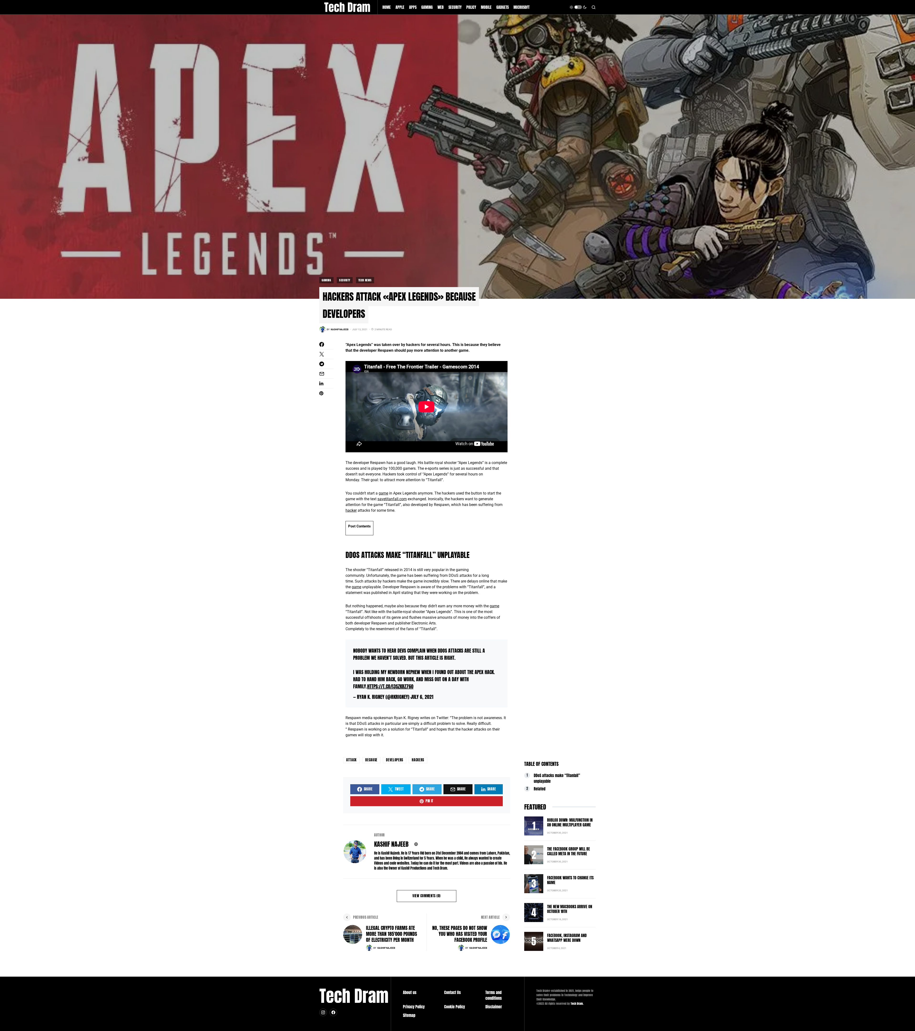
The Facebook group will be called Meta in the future (568, 851)
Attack (351, 760)
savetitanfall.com (392, 499)
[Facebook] (333, 1012)
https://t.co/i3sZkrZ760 (390, 686)
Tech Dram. (577, 1003)
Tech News (365, 280)
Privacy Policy (414, 1007)
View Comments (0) (426, 895)
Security (344, 280)
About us (410, 992)
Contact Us (452, 992)
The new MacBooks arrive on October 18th (569, 909)
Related (539, 789)
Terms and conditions (493, 995)
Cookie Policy (454, 1007)
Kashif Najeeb (391, 844)
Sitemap (409, 1015)
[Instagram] (323, 1012)
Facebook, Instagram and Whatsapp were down (567, 938)
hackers (418, 760)
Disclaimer (493, 1007)
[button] (578, 7)
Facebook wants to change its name (570, 880)
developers (394, 760)
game (383, 493)
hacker (351, 510)
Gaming (326, 280)
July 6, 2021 (422, 697)
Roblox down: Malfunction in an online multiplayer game (570, 822)
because (371, 760)
